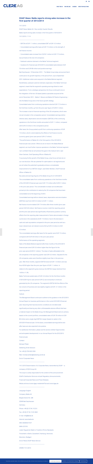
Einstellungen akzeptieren (55, 461)
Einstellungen (83, 461)
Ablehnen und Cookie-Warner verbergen (70, 461)
